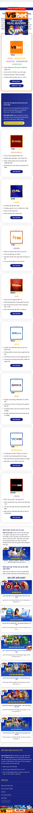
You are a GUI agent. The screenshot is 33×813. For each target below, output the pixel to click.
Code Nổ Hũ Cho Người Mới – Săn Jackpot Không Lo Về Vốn (16, 624)
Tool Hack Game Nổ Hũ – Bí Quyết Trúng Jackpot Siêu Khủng (16, 733)
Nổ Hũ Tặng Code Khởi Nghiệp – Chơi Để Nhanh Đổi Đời (16, 678)
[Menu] (2, 5)
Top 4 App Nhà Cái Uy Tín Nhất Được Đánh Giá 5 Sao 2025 (16, 596)
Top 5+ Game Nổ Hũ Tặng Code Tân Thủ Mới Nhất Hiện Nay (16, 651)
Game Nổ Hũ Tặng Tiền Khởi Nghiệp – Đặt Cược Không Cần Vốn (16, 706)
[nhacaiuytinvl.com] (16, 4)
